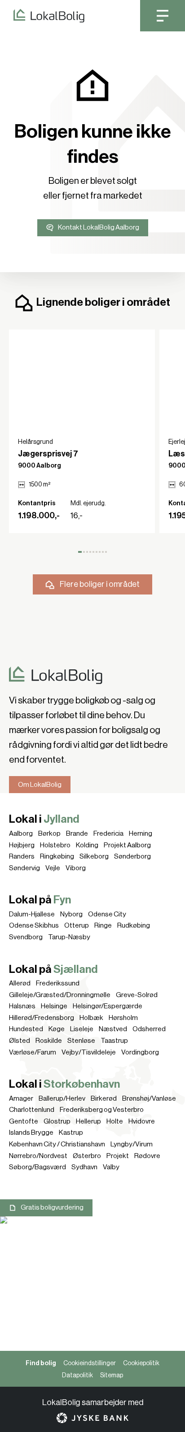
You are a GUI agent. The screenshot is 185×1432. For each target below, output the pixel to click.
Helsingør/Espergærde (107, 1006)
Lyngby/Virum (131, 1144)
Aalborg (21, 833)
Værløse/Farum (32, 1052)
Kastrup (71, 1132)
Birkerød (104, 1098)
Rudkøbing (133, 925)
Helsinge (54, 1006)
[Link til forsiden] (42, 15)
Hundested (26, 1029)
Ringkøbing (57, 856)
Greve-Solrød (137, 994)
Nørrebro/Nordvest (38, 1155)
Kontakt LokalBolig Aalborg (98, 227)
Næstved (113, 1029)
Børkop (49, 833)
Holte (114, 1121)
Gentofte (23, 1121)
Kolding (87, 845)
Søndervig (24, 868)
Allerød (20, 983)
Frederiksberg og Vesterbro (102, 1109)
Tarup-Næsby (69, 937)
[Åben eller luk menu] (162, 15)
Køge (56, 1029)
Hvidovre (141, 1121)
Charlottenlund (31, 1109)
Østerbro (87, 1155)
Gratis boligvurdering (52, 1207)
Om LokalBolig (40, 784)
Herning (140, 833)
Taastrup (114, 1040)
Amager (21, 1098)
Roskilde (48, 1040)
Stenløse (81, 1040)
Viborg (76, 868)
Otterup (76, 925)
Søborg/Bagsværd (37, 1167)
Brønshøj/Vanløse (149, 1098)
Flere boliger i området (100, 584)
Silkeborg (94, 856)
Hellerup (88, 1121)
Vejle (52, 868)
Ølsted (19, 1040)
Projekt (117, 1155)
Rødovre (147, 1155)
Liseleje (81, 1029)
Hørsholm (123, 1017)
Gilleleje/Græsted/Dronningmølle (59, 994)
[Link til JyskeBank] (92, 1418)
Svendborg (26, 937)
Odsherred (149, 1029)
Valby (111, 1167)
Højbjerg (22, 845)
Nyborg (71, 914)
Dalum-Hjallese (32, 914)
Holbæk (91, 1017)
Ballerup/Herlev (62, 1098)
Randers (22, 856)
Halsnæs (22, 1006)
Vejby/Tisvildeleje (89, 1052)
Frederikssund (57, 983)
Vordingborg (140, 1052)
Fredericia (108, 833)
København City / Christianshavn (57, 1144)
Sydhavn (84, 1167)
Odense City (107, 914)
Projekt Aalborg (127, 845)
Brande (77, 833)
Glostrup (57, 1121)
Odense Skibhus (34, 925)
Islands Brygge (31, 1132)
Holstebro (55, 845)
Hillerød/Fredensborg (41, 1017)
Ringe (103, 925)
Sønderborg (132, 856)
